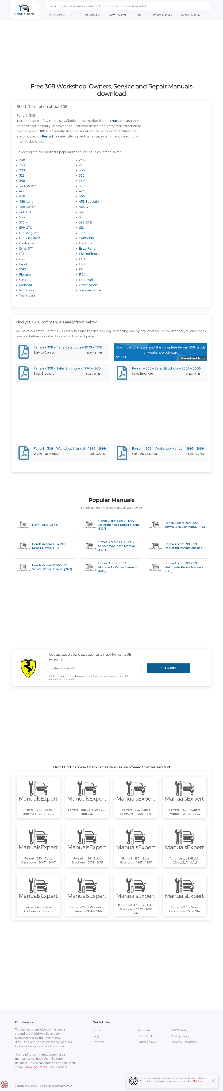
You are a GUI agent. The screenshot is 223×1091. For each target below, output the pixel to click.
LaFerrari (86, 280)
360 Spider (27, 186)
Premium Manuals (161, 15)
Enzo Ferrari (88, 248)
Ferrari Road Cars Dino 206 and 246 (87, 811)
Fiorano (25, 275)
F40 (82, 259)
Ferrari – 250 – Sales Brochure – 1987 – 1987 (136, 860)
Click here (198, 1081)
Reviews (98, 1042)
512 (81, 212)
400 (22, 191)
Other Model (89, 285)
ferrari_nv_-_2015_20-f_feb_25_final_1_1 (185, 860)
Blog (138, 15)
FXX (82, 275)
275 (81, 165)
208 (22, 160)
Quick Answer (147, 1042)
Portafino (26, 290)
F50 (82, 264)
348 (22, 181)
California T (28, 243)
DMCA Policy (179, 1030)
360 (82, 181)
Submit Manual (190, 15)
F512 (22, 269)
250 (22, 165)
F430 (23, 264)
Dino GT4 (26, 248)
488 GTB (26, 212)
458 (82, 196)
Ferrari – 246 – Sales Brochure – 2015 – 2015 (38, 811)
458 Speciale (89, 202)
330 (81, 175)
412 (81, 191)
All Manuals (92, 15)
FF (81, 269)
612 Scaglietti (29, 233)
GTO (22, 280)
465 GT (84, 207)
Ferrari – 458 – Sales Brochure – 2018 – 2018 (38, 909)
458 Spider (27, 207)
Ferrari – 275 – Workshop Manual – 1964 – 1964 (87, 909)
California (86, 238)
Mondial (25, 285)
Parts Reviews (117, 15)
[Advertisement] (111, 51)
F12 (21, 254)
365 (81, 186)
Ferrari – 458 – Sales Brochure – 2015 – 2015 (87, 860)
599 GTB (85, 222)
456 (22, 196)
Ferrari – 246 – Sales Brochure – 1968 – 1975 (136, 811)
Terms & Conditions (184, 1042)
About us (144, 1030)
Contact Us (145, 1036)
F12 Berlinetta (89, 254)
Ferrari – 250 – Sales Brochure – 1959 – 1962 (184, 909)
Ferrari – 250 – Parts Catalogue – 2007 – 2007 (38, 860)
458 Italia (26, 202)
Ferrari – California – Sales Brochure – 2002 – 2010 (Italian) (136, 909)
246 (82, 160)
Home (97, 1030)
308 (82, 170)
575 (81, 217)
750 (82, 233)
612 (81, 228)
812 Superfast (29, 238)
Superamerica (90, 290)
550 (22, 217)
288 (22, 170)
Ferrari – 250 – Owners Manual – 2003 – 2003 (184, 811)
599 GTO (25, 228)
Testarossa (27, 295)
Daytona (85, 243)
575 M (23, 222)
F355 (22, 259)
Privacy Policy (180, 1036)
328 (22, 175)
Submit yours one (36, 1067)
